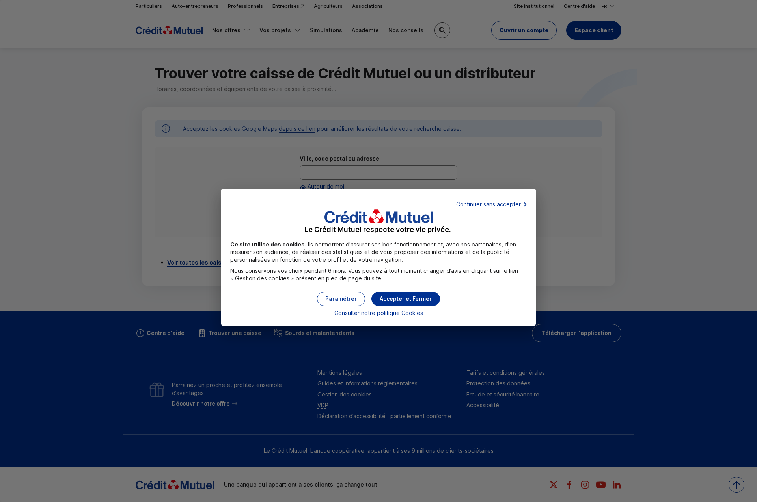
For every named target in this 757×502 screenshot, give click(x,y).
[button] (405, 299)
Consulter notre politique (378, 312)
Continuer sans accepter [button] (488, 204)
